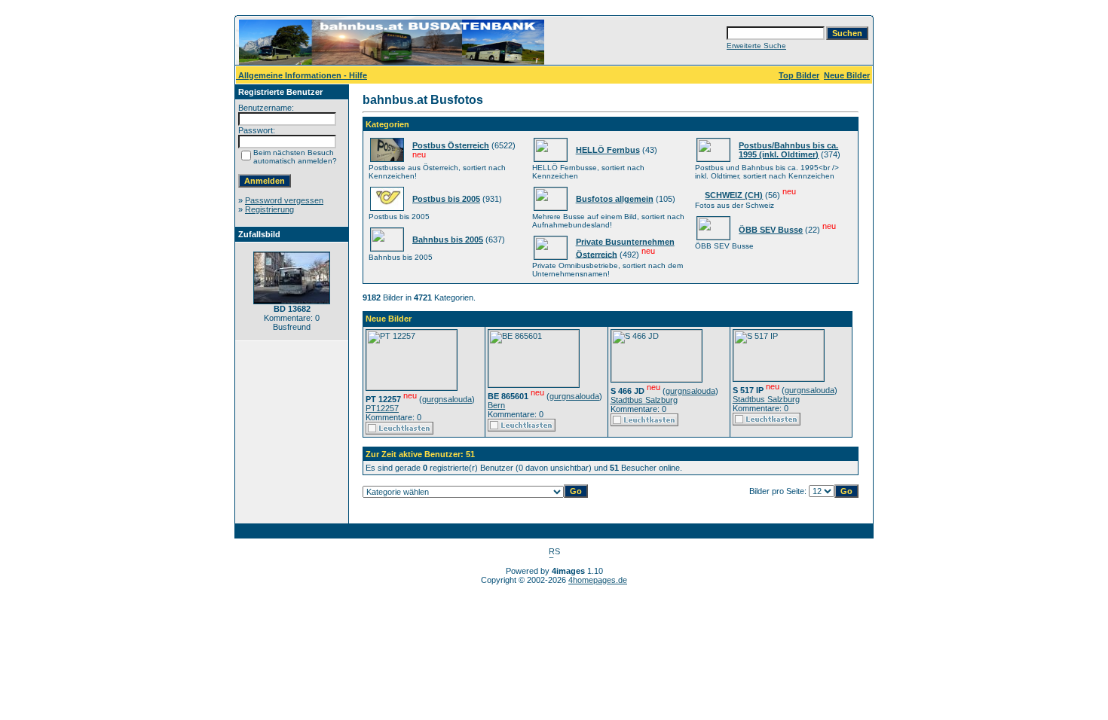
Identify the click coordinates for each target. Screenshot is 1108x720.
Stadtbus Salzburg (644, 399)
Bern (496, 405)
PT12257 (382, 408)
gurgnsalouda (447, 399)
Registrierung (269, 209)
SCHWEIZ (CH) (734, 195)
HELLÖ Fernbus (608, 149)
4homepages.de (597, 579)
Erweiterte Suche (756, 45)
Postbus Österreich (450, 145)
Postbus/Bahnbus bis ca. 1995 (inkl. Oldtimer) (788, 150)
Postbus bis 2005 (446, 198)
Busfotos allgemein (614, 198)
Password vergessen (284, 200)
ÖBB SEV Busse (771, 229)
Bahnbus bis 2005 (447, 239)
